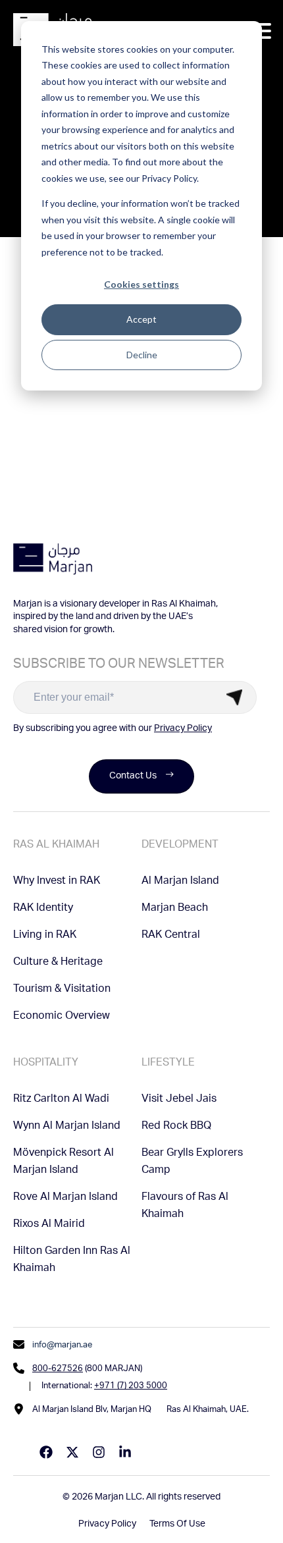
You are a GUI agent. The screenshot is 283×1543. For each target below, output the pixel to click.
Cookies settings (141, 284)
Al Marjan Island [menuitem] (180, 882)
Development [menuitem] (180, 845)
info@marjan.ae (62, 1345)
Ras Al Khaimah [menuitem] (56, 845)
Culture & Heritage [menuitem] (58, 963)
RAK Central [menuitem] (171, 936)
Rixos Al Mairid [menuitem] (49, 1225)
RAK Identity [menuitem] (43, 909)
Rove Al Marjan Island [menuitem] (65, 1198)
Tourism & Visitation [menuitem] (62, 990)
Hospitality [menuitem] (45, 1063)
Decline (141, 354)
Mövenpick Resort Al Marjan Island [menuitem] (63, 1162)
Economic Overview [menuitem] (61, 1017)
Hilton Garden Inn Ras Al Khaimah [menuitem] (71, 1260)
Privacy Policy (183, 729)
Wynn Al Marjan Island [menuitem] (66, 1127)
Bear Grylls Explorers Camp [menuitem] (192, 1162)
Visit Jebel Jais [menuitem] (179, 1100)
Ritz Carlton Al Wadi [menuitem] (61, 1100)
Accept (141, 319)
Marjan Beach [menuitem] (175, 909)
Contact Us (133, 776)
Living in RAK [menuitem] (44, 936)
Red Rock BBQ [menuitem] (176, 1127)
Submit (234, 697)
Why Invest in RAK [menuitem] (56, 882)
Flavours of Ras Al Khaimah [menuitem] (185, 1206)
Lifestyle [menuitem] (168, 1063)
